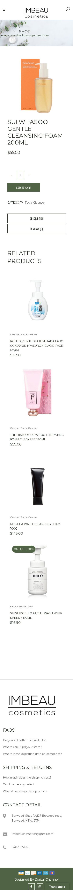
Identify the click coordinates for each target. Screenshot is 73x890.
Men (30, 606)
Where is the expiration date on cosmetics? (32, 754)
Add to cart (24, 187)
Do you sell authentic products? (24, 740)
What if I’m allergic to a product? (25, 791)
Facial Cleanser (35, 202)
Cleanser (15, 334)
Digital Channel (47, 879)
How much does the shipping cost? (27, 777)
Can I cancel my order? (18, 784)
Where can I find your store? (22, 747)
